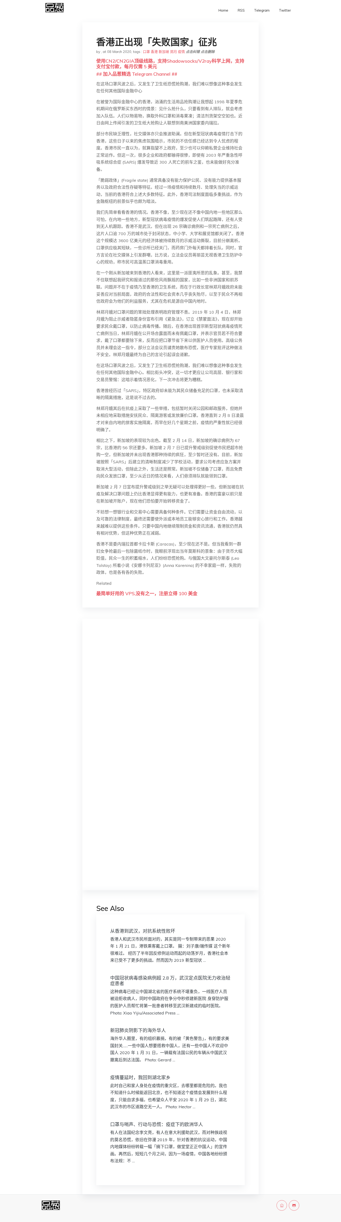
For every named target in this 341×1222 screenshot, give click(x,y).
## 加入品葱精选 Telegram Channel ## (136, 74)
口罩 (146, 51)
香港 (154, 51)
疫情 (181, 51)
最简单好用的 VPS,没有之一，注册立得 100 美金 (146, 593)
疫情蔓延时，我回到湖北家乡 (140, 1077)
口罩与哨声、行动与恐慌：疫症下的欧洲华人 (156, 1124)
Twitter (285, 10)
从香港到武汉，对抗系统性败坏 (142, 931)
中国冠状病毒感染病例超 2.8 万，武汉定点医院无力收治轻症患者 (170, 980)
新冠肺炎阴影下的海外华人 (138, 1030)
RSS (241, 10)
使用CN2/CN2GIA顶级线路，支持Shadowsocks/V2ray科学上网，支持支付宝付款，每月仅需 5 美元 (170, 63)
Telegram (262, 10)
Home (223, 10)
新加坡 (164, 51)
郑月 (173, 51)
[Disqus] (170, 696)
